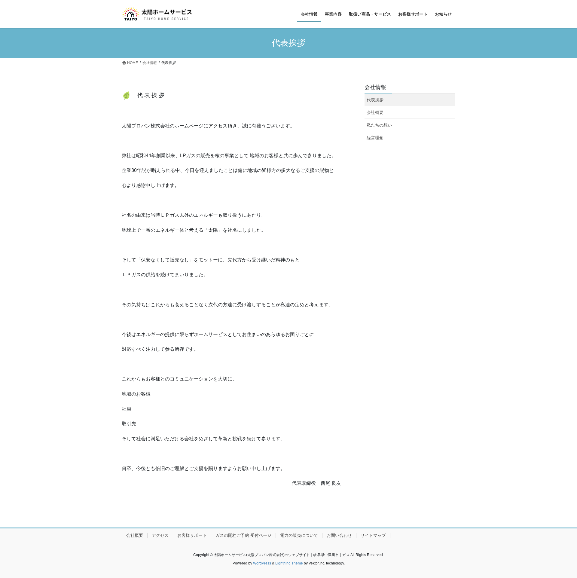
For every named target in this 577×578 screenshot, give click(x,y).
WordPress (262, 563)
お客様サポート (192, 535)
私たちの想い (379, 125)
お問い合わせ (339, 535)
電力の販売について (299, 535)
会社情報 (375, 87)
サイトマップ (373, 535)
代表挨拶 (375, 99)
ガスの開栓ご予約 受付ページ (243, 535)
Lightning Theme (289, 563)
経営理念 (375, 137)
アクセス (160, 535)
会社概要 (375, 112)
